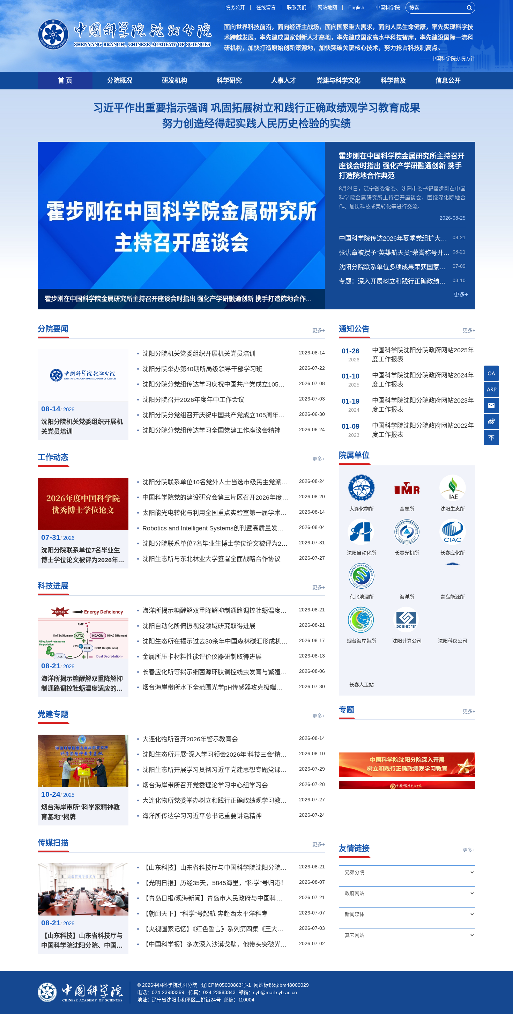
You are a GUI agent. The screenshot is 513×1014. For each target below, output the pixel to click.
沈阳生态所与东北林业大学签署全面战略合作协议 (211, 559)
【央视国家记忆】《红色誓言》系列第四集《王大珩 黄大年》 (215, 929)
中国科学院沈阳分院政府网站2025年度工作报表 (423, 355)
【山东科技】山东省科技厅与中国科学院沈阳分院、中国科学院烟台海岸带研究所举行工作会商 (82, 941)
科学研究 (229, 80)
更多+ (461, 294)
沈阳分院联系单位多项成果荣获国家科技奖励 (395, 267)
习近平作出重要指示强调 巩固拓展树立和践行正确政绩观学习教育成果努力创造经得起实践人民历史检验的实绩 (256, 115)
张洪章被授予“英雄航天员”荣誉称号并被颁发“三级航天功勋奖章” (395, 252)
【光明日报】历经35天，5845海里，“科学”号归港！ (214, 883)
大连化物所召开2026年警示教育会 (190, 739)
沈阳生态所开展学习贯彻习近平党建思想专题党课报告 (215, 769)
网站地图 (327, 7)
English (356, 7)
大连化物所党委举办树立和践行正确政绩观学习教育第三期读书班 (215, 800)
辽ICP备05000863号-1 (226, 985)
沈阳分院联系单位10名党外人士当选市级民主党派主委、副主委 (215, 482)
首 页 (65, 80)
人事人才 (283, 80)
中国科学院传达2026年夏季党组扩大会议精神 (395, 238)
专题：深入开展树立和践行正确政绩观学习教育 (395, 281)
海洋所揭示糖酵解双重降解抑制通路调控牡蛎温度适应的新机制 (82, 684)
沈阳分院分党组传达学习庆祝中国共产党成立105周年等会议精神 (215, 384)
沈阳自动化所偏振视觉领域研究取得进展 (198, 626)
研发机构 (174, 80)
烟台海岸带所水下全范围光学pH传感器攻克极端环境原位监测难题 (215, 687)
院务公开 (235, 7)
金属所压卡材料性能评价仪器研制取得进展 (202, 656)
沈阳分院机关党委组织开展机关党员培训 (82, 426)
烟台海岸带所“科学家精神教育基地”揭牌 (80, 812)
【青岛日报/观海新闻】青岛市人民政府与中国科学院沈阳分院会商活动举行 (215, 898)
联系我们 (296, 7)
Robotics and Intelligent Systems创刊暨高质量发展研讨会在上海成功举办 (215, 528)
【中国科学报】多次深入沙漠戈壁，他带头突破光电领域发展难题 (215, 944)
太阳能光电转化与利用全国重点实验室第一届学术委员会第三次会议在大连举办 (215, 512)
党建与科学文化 (338, 80)
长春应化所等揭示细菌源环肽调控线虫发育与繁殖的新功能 (215, 672)
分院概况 (119, 80)
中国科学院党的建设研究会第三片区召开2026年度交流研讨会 (215, 497)
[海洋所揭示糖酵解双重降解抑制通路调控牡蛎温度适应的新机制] (83, 632)
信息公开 (448, 80)
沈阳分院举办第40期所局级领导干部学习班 (202, 369)
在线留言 (266, 7)
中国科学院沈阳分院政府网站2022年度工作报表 (423, 430)
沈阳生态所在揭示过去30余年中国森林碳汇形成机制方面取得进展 (215, 641)
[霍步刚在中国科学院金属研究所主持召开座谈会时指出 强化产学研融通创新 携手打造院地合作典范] (181, 225)
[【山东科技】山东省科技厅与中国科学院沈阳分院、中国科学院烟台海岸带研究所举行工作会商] (83, 889)
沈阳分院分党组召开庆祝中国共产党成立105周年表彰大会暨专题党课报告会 (215, 415)
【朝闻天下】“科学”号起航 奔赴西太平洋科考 (205, 913)
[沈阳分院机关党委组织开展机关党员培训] (83, 375)
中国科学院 (388, 7)
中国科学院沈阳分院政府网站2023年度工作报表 (423, 405)
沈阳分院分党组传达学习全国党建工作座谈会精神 (211, 430)
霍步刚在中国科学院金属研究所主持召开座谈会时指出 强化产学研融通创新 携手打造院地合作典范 (401, 165)
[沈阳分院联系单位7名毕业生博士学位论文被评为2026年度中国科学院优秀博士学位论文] (83, 504)
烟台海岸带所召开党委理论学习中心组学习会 (205, 785)
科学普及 (393, 80)
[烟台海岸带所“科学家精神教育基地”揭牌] (83, 761)
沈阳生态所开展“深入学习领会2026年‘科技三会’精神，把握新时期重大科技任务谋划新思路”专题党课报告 (215, 754)
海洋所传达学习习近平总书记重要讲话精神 (202, 816)
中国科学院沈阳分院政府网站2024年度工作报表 (423, 380)
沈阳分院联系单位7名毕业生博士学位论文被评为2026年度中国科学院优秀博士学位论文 (82, 556)
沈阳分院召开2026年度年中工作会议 (193, 399)
